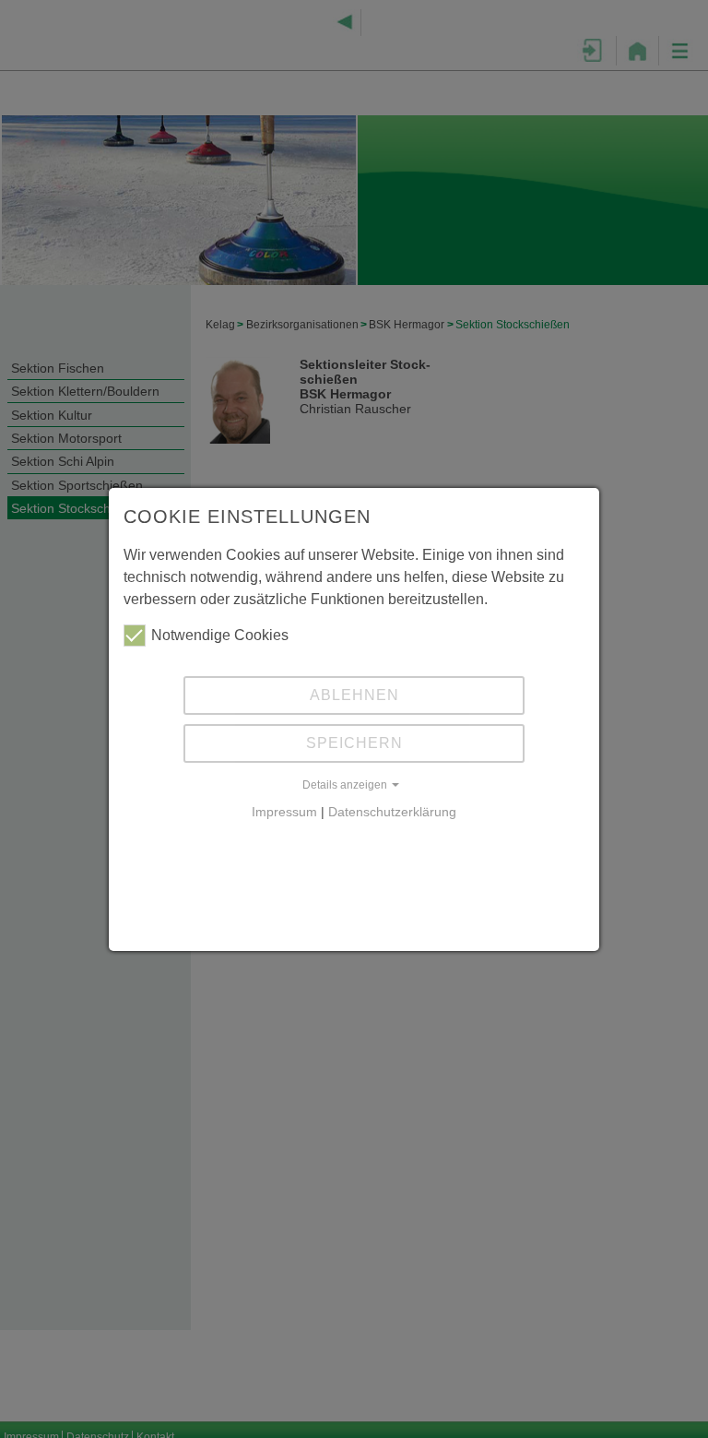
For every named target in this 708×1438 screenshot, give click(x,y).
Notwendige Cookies (220, 635)
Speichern (354, 743)
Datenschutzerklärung (392, 812)
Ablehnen (354, 695)
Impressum (284, 812)
